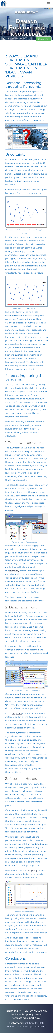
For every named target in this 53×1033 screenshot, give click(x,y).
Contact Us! (43, 39)
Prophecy (14, 570)
